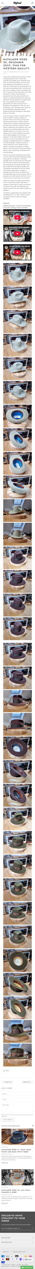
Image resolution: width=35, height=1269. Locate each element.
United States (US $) (19, 1251)
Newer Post (27, 1082)
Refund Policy (5, 1266)
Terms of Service (16, 1266)
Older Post (7, 1082)
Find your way (5, 1237)
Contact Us (27, 1267)
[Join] (32, 1228)
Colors (18, 1264)
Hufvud (5, 1264)
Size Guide (25, 1264)
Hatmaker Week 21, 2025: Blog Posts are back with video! (16, 1151)
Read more (4, 1162)
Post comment (7, 1119)
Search (13, 1264)
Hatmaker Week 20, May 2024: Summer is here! (15, 1191)
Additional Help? (6, 1242)
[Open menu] (4, 3)
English (5, 1251)
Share (7, 1071)
